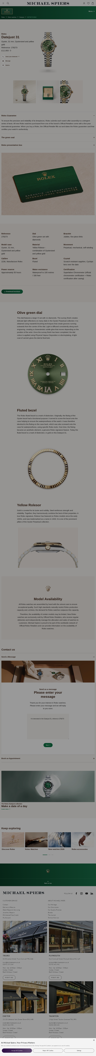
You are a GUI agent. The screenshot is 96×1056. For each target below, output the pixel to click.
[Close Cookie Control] (94, 1040)
